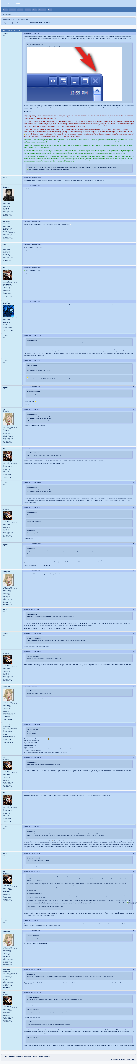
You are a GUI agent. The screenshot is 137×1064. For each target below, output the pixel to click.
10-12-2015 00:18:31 (35, 609)
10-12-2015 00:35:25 (35, 826)
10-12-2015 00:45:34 (35, 931)
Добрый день (6, 410)
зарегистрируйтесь (23, 19)
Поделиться (27, 33)
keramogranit (6, 221)
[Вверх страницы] (132, 902)
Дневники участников (23, 23)
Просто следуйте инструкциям (35, 44)
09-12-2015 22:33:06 (35, 177)
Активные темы (7, 14)
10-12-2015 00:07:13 (35, 507)
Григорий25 (6, 302)
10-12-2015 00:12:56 (35, 544)
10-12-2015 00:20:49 (35, 686)
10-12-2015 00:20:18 (35, 651)
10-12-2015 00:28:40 (35, 792)
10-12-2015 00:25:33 (35, 724)
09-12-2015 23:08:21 (35, 221)
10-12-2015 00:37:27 (35, 853)
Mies (4, 186)
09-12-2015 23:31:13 (35, 302)
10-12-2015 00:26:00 (35, 757)
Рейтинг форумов (115, 1059)
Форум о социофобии (10, 23)
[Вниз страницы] (131, 903)
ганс (4, 267)
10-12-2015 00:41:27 (35, 920)
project (4, 244)
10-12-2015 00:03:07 (35, 409)
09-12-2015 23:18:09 (35, 267)
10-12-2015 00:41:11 (35, 871)
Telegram (20, 10)
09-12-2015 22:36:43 (35, 186)
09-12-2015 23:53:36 (35, 360)
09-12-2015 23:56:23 (35, 387)
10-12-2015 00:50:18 (35, 969)
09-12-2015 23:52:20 (35, 335)
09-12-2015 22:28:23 (35, 33)
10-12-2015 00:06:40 (35, 482)
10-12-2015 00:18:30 (35, 571)
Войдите (13, 19)
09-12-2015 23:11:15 (35, 244)
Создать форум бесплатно (127, 1059)
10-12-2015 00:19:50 (35, 633)
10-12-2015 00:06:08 (35, 448)
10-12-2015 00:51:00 (35, 992)
